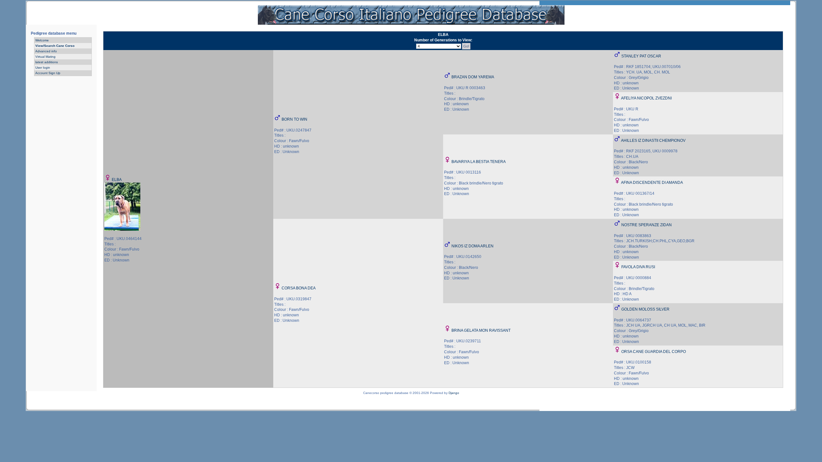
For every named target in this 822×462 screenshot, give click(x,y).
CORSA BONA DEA (299, 288)
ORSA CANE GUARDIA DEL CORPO (653, 351)
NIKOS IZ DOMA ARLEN (472, 246)
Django (454, 393)
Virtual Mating (45, 56)
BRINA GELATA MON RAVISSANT (481, 330)
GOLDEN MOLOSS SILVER (645, 309)
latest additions (46, 62)
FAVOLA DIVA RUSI (638, 267)
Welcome (42, 40)
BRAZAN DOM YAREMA (472, 77)
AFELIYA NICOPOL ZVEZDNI (646, 98)
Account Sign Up (47, 73)
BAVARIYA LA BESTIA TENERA (478, 161)
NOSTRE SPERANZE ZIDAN (646, 225)
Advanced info (46, 51)
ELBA (117, 179)
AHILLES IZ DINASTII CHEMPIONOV (653, 140)
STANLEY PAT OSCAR (641, 56)
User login (42, 67)
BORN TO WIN (294, 119)
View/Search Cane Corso (54, 45)
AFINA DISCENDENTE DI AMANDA (652, 182)
